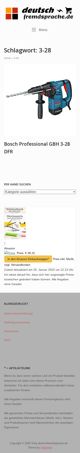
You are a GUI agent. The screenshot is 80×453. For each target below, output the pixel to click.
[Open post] (40, 100)
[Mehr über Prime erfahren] (9, 253)
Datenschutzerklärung (18, 313)
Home (7, 58)
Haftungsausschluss (17, 322)
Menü (42, 30)
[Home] (40, 13)
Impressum (11, 331)
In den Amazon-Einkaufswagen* (28, 259)
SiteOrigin (46, 447)
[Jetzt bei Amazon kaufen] (15, 238)
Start (7, 340)
